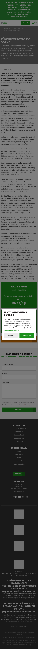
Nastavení (11, 335)
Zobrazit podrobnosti (11, 330)
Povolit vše (27, 336)
